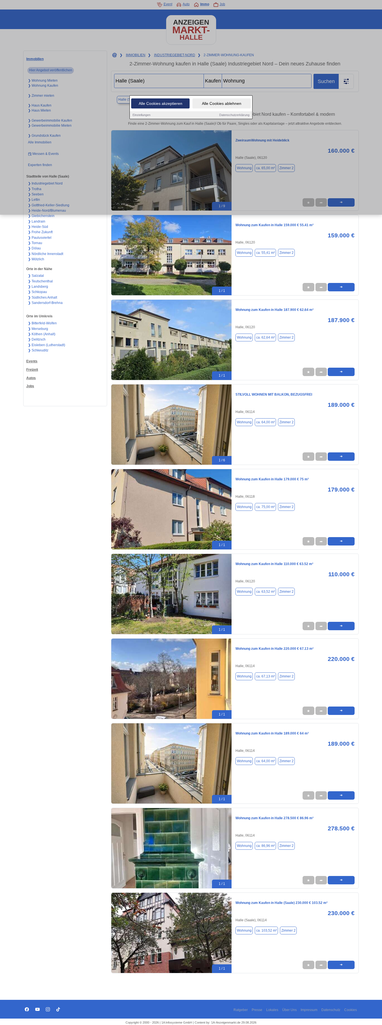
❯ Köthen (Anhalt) (41, 334)
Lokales (272, 1010)
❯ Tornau (35, 243)
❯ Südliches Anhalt (42, 297)
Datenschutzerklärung (234, 115)
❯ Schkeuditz (38, 350)
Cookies (350, 1010)
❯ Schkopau (37, 292)
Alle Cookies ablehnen (221, 103)
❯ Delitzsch (37, 339)
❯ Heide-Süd (38, 227)
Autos (31, 378)
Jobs (30, 386)
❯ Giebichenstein (41, 216)
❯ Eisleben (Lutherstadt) (46, 345)
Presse (257, 1010)
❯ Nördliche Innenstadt (45, 254)
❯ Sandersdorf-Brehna (45, 303)
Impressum (309, 1010)
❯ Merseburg (38, 329)
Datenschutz (330, 1010)
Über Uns (289, 1010)
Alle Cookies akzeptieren (160, 103)
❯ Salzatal (36, 276)
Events (31, 361)
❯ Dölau (34, 248)
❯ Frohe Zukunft (40, 232)
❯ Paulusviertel (39, 238)
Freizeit (32, 370)
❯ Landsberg (38, 287)
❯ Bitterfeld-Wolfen (42, 323)
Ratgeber (241, 1010)
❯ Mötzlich (36, 259)
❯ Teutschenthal (40, 281)
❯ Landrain (36, 221)
